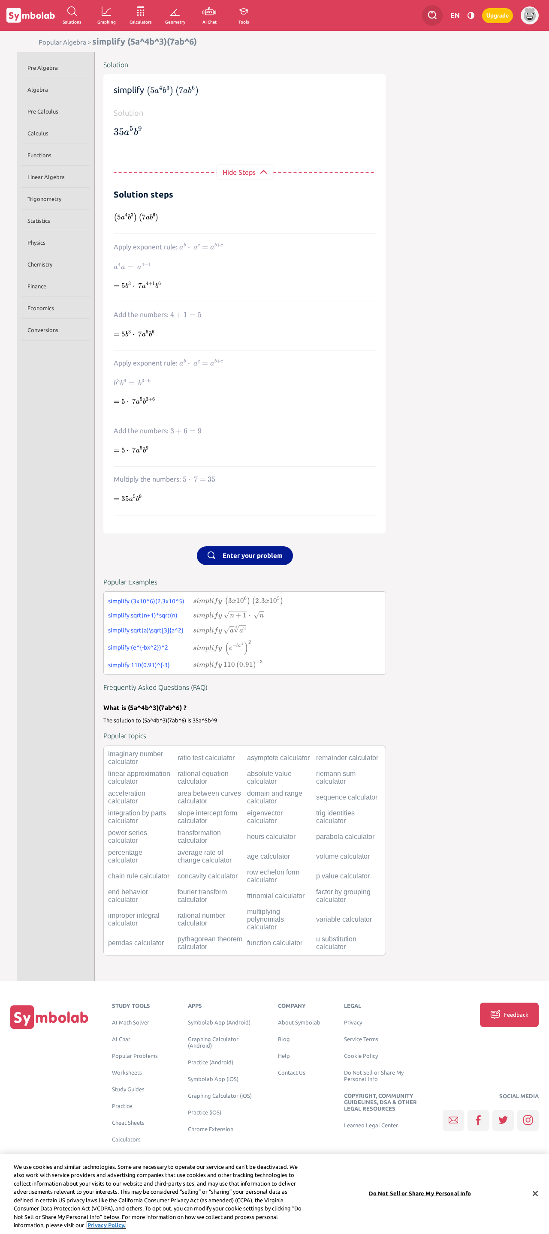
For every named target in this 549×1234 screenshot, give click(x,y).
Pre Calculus (42, 111)
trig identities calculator (335, 816)
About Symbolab (299, 1022)
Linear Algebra (46, 177)
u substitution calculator (336, 942)
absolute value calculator (269, 777)
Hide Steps (239, 172)
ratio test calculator (206, 757)
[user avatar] (530, 15)
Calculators (126, 1139)
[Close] (535, 1193)
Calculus (37, 133)
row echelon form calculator (273, 876)
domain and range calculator (274, 797)
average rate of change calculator (205, 856)
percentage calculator (125, 856)
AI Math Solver (130, 1022)
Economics (40, 308)
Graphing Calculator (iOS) (220, 1096)
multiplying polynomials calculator (265, 919)
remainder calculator (347, 757)
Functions (39, 155)
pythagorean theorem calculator (210, 942)
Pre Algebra (42, 68)
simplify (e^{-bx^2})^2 (138, 647)
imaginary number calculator (135, 757)
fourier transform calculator (202, 895)
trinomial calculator (276, 895)
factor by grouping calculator (343, 895)
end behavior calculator (128, 895)
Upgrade (497, 15)
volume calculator (343, 856)
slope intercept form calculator (207, 816)
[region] (274, 1194)
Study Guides (128, 1089)
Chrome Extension (210, 1129)
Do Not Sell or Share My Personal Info (374, 1075)
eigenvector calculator (265, 816)
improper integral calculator (134, 919)
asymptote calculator (278, 757)
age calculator (268, 856)
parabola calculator (345, 836)
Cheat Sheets (128, 1123)
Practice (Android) (210, 1062)
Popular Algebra (62, 42)
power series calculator (127, 836)
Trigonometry (44, 199)
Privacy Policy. (106, 1225)
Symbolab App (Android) (219, 1022)
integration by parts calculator (137, 816)
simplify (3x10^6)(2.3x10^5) (146, 601)
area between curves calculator (209, 797)
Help (284, 1056)
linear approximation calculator (139, 777)
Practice (122, 1106)
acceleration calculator (126, 797)
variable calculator (344, 919)
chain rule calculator (138, 876)
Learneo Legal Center (371, 1125)
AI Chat (121, 1039)
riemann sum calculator (336, 777)
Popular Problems (135, 1056)
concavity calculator (208, 876)
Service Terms (361, 1039)
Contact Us (291, 1072)
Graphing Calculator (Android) (213, 1042)
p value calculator (343, 876)
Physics (36, 243)
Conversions (42, 330)
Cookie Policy (361, 1056)
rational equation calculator (203, 777)
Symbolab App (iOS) (213, 1079)
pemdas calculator (136, 942)
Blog (284, 1039)
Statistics (38, 221)
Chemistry (39, 264)
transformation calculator (199, 836)
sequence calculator (346, 797)
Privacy (353, 1022)
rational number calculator (201, 919)
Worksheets (127, 1072)
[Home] (49, 1016)
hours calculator (271, 836)
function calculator (274, 942)
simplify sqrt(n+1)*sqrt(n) (143, 615)
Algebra (37, 90)
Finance (36, 286)
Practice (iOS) (204, 1112)
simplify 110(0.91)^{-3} (139, 665)
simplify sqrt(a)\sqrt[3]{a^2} (146, 630)
